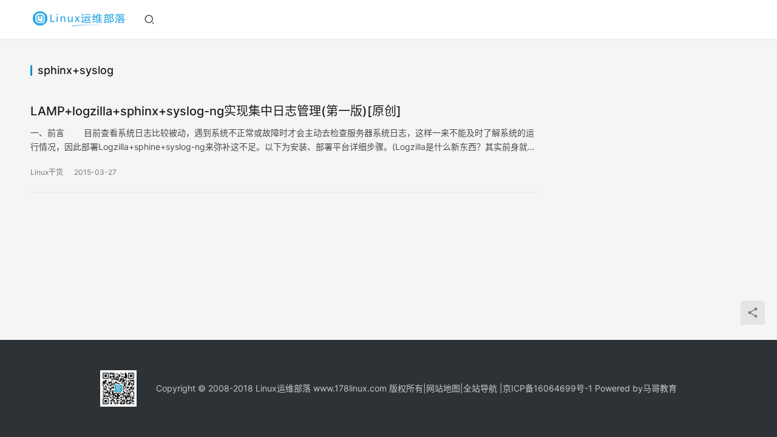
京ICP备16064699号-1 (547, 388)
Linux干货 (46, 172)
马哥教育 (660, 388)
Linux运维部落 (283, 388)
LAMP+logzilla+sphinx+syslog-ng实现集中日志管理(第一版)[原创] (215, 111)
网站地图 (443, 388)
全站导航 (480, 388)
